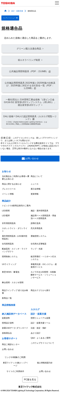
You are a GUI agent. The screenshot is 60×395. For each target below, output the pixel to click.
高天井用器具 (36, 228)
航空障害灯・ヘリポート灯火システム (43, 257)
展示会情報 (35, 189)
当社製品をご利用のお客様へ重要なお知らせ (15, 177)
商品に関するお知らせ (11, 184)
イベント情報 (8, 194)
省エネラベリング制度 (29, 60)
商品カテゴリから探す (40, 290)
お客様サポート (10, 338)
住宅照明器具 (8, 244)
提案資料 (6, 318)
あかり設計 (35, 333)
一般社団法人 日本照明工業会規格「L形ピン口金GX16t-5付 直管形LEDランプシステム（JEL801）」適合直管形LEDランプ (30, 102)
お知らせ (6, 171)
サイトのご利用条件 (15, 371)
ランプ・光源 (36, 249)
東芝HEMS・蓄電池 (10, 272)
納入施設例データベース (14, 314)
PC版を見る (30, 379)
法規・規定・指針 (38, 328)
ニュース (35, 184)
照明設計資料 (8, 323)
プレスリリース (9, 189)
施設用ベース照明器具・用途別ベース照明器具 (43, 216)
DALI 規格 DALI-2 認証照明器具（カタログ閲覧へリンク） (30, 120)
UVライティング (9, 264)
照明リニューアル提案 (40, 318)
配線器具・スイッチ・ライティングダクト (14, 250)
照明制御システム (10, 256)
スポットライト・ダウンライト (14, 229)
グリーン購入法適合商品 (29, 48)
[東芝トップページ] (9, 3)
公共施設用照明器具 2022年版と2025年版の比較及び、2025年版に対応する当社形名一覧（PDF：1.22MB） (30, 85)
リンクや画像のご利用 (15, 357)
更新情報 (35, 194)
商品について (36, 176)
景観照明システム (38, 236)
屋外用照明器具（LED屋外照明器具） (14, 237)
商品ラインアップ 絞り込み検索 (15, 291)
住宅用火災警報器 (38, 244)
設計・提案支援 (17, 11)
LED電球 (6, 215)
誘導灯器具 (35, 223)
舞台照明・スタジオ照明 (12, 282)
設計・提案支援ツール (40, 323)
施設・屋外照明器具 (39, 210)
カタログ (35, 309)
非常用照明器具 (9, 223)
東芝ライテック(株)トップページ (15, 364)
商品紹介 (6, 201)
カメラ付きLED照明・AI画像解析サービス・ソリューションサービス (43, 275)
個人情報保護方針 (45, 363)
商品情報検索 (8, 305)
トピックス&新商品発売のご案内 (16, 205)
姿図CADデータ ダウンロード (15, 328)
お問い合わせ (32, 158)
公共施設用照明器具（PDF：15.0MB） (28, 71)
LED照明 (6, 210)
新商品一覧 (7, 298)
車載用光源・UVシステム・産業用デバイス (44, 265)
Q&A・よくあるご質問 (40, 338)
